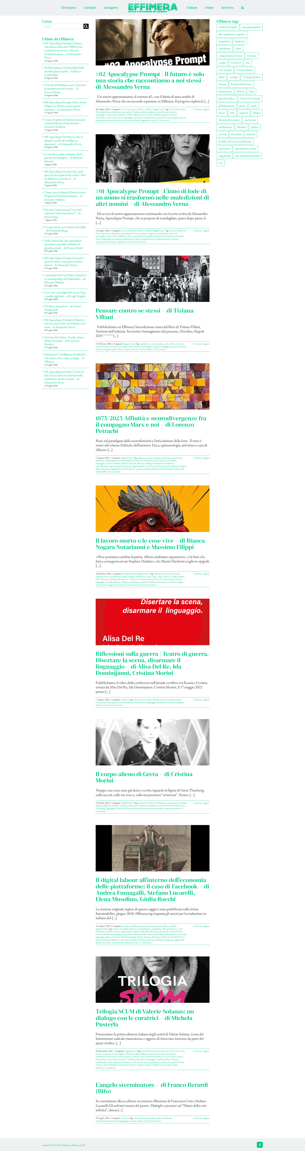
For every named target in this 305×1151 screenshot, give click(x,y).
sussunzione (133, 584)
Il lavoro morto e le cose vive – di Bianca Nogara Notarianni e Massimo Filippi (150, 543)
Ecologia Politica (129, 573)
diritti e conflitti (125, 114)
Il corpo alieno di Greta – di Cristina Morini (144, 777)
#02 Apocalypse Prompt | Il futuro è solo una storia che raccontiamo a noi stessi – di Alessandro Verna (151, 80)
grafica (165, 114)
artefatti (143, 111)
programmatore (179, 117)
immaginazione (126, 346)
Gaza (251, 91)
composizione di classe (230, 55)
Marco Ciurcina (113, 936)
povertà (222, 134)
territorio (134, 349)
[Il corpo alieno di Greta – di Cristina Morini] (153, 742)
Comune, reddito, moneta (133, 925)
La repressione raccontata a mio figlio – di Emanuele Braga (65, 228)
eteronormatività (157, 1053)
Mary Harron (172, 1059)
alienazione (116, 111)
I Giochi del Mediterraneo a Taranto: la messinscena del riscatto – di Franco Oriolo (65, 88)
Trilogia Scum (158, 1064)
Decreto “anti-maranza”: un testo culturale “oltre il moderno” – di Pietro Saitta (63, 213)
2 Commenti (140, 241)
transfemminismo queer (169, 468)
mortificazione (135, 581)
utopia (168, 1064)
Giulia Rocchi (107, 934)
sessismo (176, 808)
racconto (123, 120)
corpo (159, 576)
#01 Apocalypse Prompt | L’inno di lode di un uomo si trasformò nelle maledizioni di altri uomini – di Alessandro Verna (152, 197)
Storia (120, 349)
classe (238, 48)
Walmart (128, 942)
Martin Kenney (144, 936)
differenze (100, 460)
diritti (222, 77)
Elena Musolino (152, 931)
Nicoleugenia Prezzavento (120, 1062)
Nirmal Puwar (140, 808)
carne (148, 576)
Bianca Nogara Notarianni (133, 576)
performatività (161, 466)
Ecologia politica (177, 576)
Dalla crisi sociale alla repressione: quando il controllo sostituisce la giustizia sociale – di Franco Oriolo (63, 244)
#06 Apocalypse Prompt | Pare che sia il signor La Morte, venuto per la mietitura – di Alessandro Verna (65, 105)
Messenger (156, 936)
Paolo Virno (179, 936)
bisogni (157, 457)
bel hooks (142, 802)
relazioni (99, 349)
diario (115, 114)
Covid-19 (236, 63)
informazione (147, 346)
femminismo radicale (116, 1056)
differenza (144, 1053)
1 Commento (145, 942)
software (136, 120)
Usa (221, 163)
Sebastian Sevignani (164, 939)
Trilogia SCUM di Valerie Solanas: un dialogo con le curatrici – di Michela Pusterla (145, 1017)
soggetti (107, 349)
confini (222, 63)
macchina (138, 117)
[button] (228, 8)
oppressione (126, 466)
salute (98, 468)
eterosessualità (125, 460)
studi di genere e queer (132, 468)
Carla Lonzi (179, 1050)
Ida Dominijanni (125, 702)
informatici (111, 117)
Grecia (115, 1120)
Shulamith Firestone (128, 1064)
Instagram (118, 934)
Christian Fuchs (113, 931)
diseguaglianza (111, 460)
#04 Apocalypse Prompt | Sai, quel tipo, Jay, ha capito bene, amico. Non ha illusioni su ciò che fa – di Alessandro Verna (65, 176)
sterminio (123, 584)
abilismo (141, 457)
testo (154, 120)
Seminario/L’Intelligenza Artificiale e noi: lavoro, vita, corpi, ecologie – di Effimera (65, 357)
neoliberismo (225, 127)
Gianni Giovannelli (250, 98)
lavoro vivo (158, 579)
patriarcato (151, 808)
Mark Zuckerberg (128, 936)
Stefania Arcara (144, 1064)
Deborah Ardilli (132, 1053)
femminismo (137, 460)
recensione (171, 581)
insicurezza (148, 460)
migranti (243, 113)
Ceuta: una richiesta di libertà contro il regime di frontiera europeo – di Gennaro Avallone (65, 195)
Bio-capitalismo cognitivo (232, 34)
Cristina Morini (152, 699)
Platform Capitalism (120, 939)
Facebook (164, 931)
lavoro (119, 117)
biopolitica (224, 41)
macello (109, 581)
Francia (240, 91)
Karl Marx (158, 460)
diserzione (164, 699)
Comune (251, 55)
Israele (253, 106)
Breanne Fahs (167, 1050)
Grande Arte (138, 1056)
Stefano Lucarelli (103, 942)
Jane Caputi (177, 1056)
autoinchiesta (162, 111)
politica (160, 808)
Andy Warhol (148, 1050)
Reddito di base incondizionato (235, 141)
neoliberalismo (102, 1062)
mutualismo (168, 463)
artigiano (152, 111)
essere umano (147, 114)
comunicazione (157, 343)
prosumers (150, 939)
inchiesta (173, 114)
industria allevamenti (118, 579)
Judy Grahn (112, 1059)
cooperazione (176, 457)
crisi (166, 343)
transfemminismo (150, 468)
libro (166, 579)
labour (168, 934)
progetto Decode (137, 939)
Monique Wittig (144, 463)
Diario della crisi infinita (160, 1118)
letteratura (140, 1059)
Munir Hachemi (149, 581)
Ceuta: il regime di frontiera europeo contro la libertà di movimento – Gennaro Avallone (65, 123)
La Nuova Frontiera (137, 579)
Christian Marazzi (141, 1118)
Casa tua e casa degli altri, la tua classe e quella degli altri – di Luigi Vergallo (65, 294)
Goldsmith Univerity (156, 805)
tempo (127, 349)
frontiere (114, 346)
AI (174, 109)
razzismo (168, 808)
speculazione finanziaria (247, 156)
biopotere (240, 41)
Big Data (133, 928)
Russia (98, 705)
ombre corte (142, 1120)
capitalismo (145, 343)
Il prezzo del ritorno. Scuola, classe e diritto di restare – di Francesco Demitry (64, 340)
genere (128, 1056)
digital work (138, 931)
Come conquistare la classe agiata (110, 1053)
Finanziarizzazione (104, 1120)
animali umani (102, 576)
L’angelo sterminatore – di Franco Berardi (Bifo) (152, 1087)
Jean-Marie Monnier (133, 934)
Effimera (137, 114)
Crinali (124, 699)
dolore (166, 576)
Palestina (241, 127)
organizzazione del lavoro (143, 466)
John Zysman (148, 934)
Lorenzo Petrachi (113, 463)
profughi (179, 702)
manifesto (161, 1059)
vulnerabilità (101, 471)
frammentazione (103, 346)
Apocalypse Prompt (130, 111)
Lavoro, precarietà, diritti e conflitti (136, 109)
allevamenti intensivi (163, 573)
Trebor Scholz (117, 942)
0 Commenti (163, 120)
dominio (180, 343)
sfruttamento (101, 584)
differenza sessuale (110, 805)
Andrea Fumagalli (120, 928)
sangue (180, 581)
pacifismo (161, 702)
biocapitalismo (144, 928)
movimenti (157, 463)
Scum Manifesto (111, 1064)
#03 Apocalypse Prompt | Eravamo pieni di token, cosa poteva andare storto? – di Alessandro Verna (64, 261)
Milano (257, 113)
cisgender (166, 457)
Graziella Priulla (173, 805)
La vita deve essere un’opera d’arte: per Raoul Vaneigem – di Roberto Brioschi (63, 157)
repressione (224, 148)
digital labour (126, 931)
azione (157, 1050)
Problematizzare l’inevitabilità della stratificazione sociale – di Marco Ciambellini (64, 71)
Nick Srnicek (167, 936)
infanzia (137, 346)
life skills (182, 934)
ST (84, 1145)
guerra (114, 702)
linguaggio (128, 117)
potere (173, 346)
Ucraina (105, 705)
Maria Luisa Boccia (124, 808)
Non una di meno (140, 1062)
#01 (171, 230)
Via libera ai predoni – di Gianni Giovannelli (62, 308)
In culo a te (166, 1056)
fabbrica (157, 114)
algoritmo (106, 111)
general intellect (227, 98)
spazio (114, 349)
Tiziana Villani (145, 349)
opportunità (114, 466)
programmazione (103, 120)
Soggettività (157, 109)
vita (182, 468)
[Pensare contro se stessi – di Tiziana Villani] (153, 279)
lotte (232, 113)
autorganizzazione (251, 27)
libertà (173, 460)
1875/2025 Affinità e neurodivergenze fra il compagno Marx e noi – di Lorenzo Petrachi (151, 424)
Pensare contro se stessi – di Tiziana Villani (144, 313)
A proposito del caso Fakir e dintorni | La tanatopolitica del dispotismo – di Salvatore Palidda (65, 278)
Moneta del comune (229, 120)
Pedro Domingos (103, 939)
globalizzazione (227, 106)
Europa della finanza (241, 84)
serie (129, 120)
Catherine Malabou (156, 802)
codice (109, 114)
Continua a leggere (201, 109)
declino (172, 343)
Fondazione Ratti (103, 702)
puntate (114, 120)
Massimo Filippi (120, 581)
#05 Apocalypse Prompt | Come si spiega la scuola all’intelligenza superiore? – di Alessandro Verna (63, 140)
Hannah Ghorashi (152, 1056)
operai (159, 117)
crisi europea (225, 70)
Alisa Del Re (139, 699)
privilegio (182, 466)
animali (176, 573)
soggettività (146, 120)
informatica (101, 117)
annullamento (115, 576)
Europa (222, 84)
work (135, 942)
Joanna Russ (101, 1059)
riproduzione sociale (245, 148)
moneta (132, 1120)
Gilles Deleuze (102, 579)
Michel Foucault (129, 463)
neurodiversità (102, 466)
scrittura (99, 1064)
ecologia (233, 77)
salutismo (106, 468)
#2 (170, 109)
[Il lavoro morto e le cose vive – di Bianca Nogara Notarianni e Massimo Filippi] (153, 508)
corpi (154, 576)
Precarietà (167, 117)
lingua (157, 346)
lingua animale (175, 579)
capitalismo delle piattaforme (164, 928)
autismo (149, 457)
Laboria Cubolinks (127, 1059)
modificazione (149, 117)
